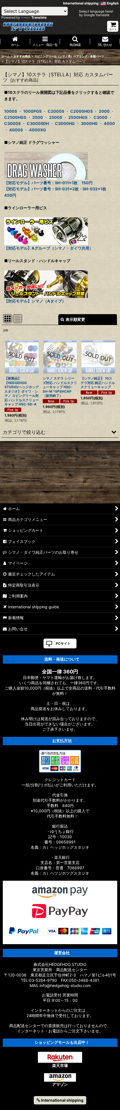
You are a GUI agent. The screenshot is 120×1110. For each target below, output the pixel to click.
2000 (104, 111)
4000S (16, 129)
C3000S (12, 123)
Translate (39, 17)
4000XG (37, 129)
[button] (75, 42)
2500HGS (77, 117)
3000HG (89, 123)
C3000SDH (38, 123)
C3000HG (65, 123)
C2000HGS (81, 111)
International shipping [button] (61, 1100)
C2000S (56, 111)
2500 (37, 117)
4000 (109, 123)
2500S (55, 117)
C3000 (100, 117)
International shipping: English (91, 3)
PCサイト (63, 643)
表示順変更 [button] (75, 319)
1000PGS (32, 111)
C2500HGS (15, 117)
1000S (10, 111)
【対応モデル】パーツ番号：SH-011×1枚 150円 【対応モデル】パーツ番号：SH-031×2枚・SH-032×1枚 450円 (57, 189)
